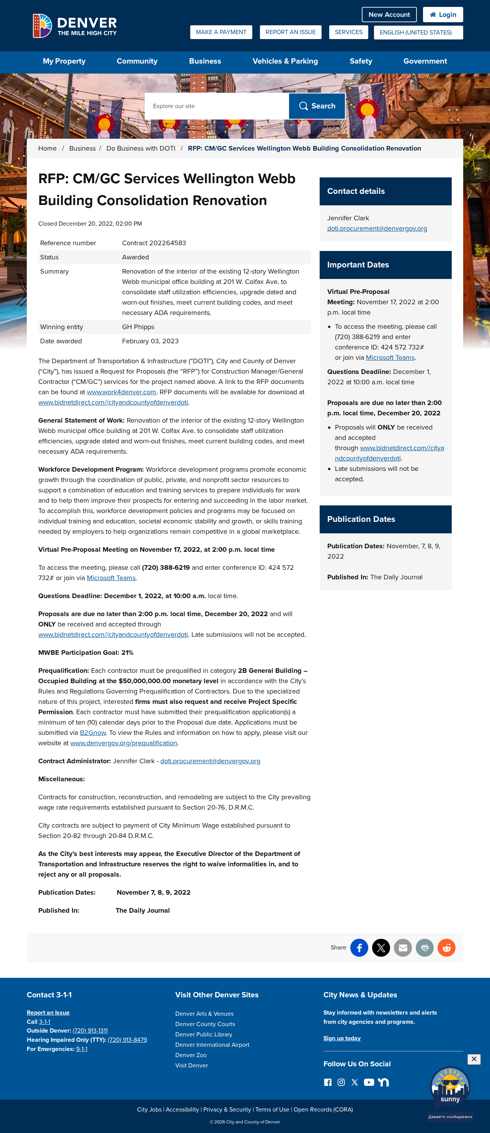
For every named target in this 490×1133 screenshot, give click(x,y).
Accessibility (182, 1109)
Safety (361, 61)
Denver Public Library (203, 1034)
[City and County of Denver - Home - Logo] (74, 25)
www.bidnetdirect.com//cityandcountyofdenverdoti (113, 402)
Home (47, 148)
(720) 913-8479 (127, 1039)
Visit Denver (191, 1065)
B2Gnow (93, 732)
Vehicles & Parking (285, 61)
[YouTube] (368, 1081)
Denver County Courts (205, 1024)
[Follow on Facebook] (327, 1081)
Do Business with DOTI (141, 148)
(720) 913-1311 (90, 1030)
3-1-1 (44, 1021)
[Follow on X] (354, 1081)
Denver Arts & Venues (204, 1013)
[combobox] (418, 32)
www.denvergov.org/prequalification (123, 743)
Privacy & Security (227, 1109)
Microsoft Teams (111, 578)
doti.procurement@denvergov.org (210, 761)
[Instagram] (341, 1081)
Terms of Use (272, 1109)
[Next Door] (381, 1081)
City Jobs (149, 1109)
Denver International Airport (212, 1044)
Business (205, 61)
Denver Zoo (191, 1055)
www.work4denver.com (121, 392)
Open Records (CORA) (323, 1109)
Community (137, 61)
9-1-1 (81, 1049)
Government (425, 61)
